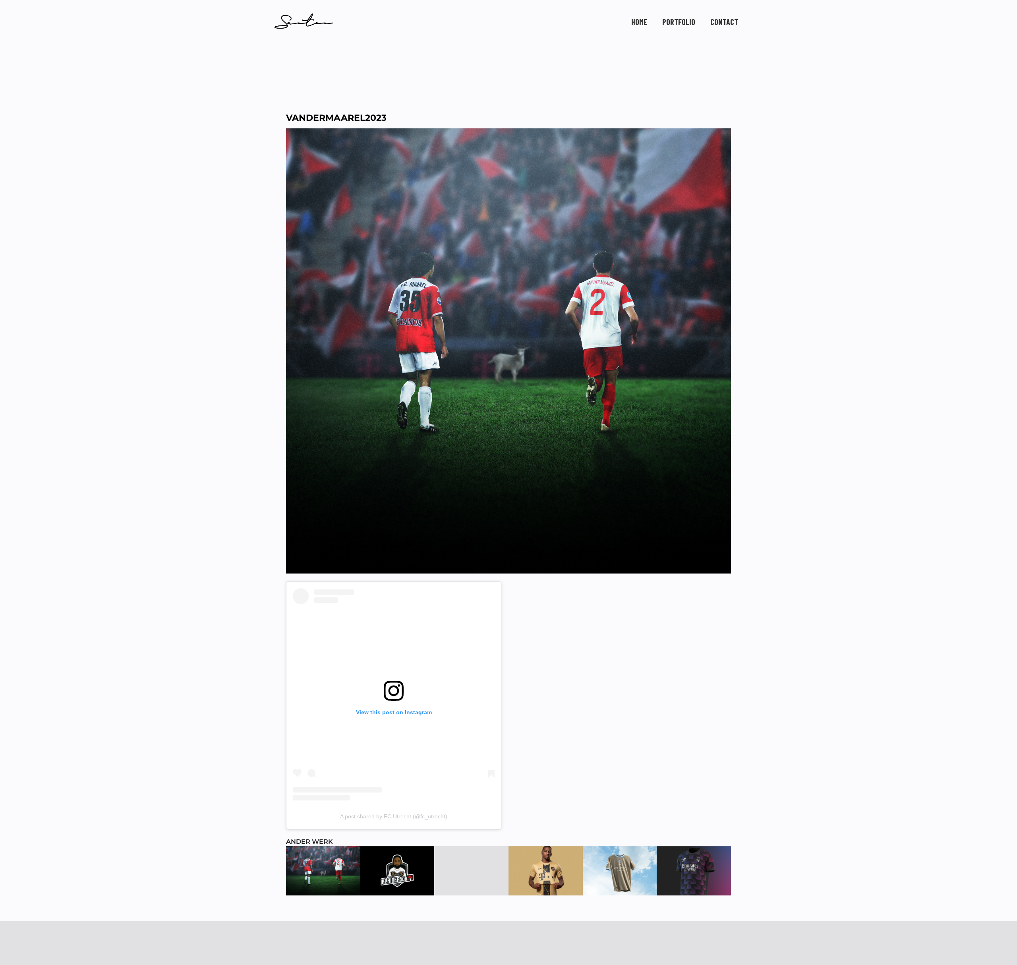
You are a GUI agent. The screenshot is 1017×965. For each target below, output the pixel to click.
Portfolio (678, 22)
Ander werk (309, 841)
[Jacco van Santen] (303, 21)
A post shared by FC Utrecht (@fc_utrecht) (393, 816)
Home (639, 22)
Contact (724, 22)
